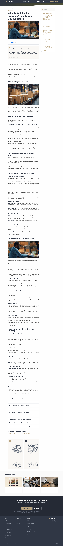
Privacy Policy (52, 543)
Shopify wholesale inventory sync (30, 433)
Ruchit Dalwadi (14, 441)
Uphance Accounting (8, 537)
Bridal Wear (28, 528)
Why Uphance (34, 1)
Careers (39, 523)
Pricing (29, 1)
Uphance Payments (8, 535)
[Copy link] (15, 42)
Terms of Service (46, 543)
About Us (39, 520)
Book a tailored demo (54, 1)
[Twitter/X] (57, 543)
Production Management (8, 530)
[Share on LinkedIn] (10, 42)
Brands (17, 520)
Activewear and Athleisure (31, 531)
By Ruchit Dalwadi (10, 40)
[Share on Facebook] (12, 42)
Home (9, 8)
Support (39, 526)
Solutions (24, 1)
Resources (38, 1)
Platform (20, 1)
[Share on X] (13, 42)
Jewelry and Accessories (30, 526)
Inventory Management (8, 523)
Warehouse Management (8, 529)
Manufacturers (18, 523)
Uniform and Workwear (30, 523)
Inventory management (12, 433)
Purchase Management (8, 532)
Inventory (14, 8)
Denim (28, 534)
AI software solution (31, 372)
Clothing (28, 520)
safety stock (31, 118)
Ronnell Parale (21, 40)
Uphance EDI (7, 538)
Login (43, 1)
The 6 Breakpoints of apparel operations (15, 434)
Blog (11, 8)
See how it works (37, 508)
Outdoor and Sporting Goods (31, 529)
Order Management (8, 527)
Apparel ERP (7, 520)
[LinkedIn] (56, 543)
